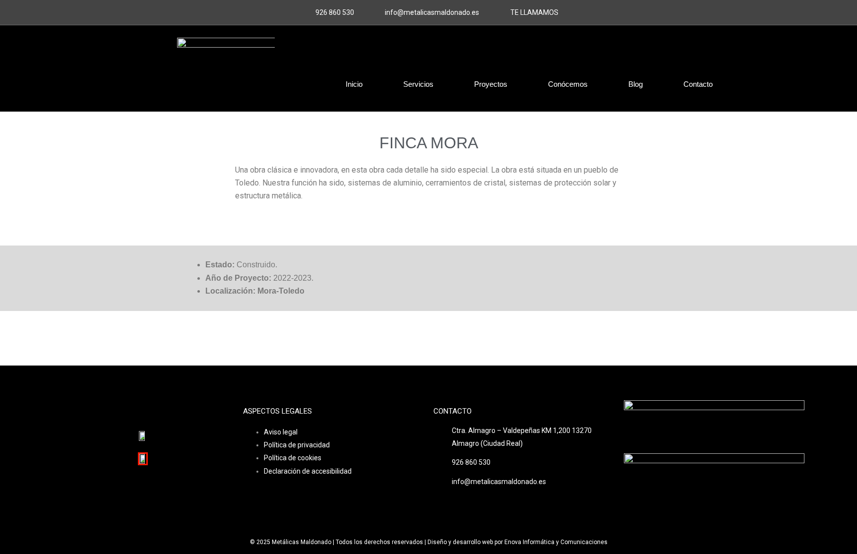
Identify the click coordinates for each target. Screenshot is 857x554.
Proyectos (490, 84)
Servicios (418, 84)
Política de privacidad (297, 445)
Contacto (698, 84)
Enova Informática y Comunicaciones (556, 542)
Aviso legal (281, 432)
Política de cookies (292, 458)
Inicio (354, 84)
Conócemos (568, 84)
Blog (635, 84)
